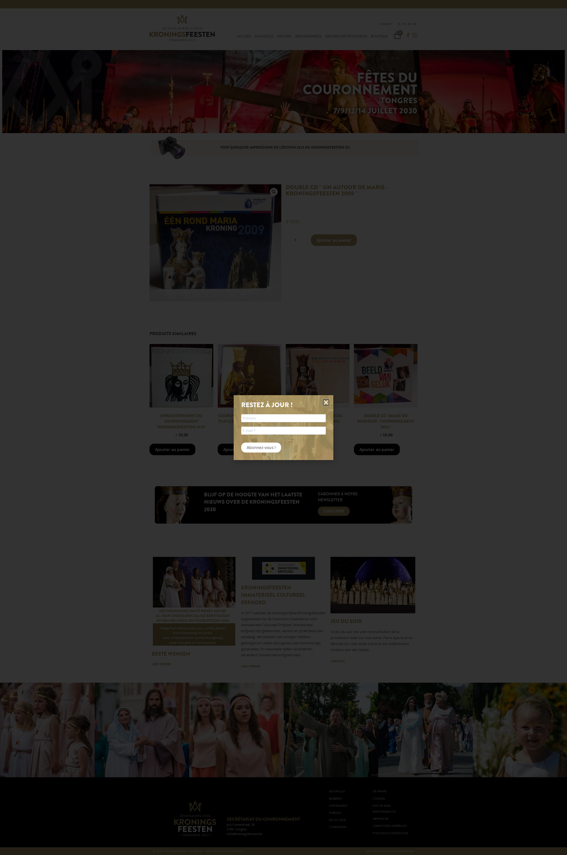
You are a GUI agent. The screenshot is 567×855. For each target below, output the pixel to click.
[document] (283, 427)
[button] (326, 402)
